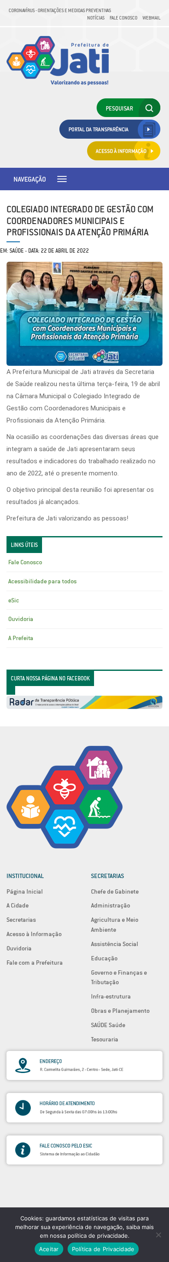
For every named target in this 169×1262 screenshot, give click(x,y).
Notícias (95, 18)
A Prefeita (20, 638)
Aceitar (49, 1249)
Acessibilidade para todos (42, 581)
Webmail (151, 18)
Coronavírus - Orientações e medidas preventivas (60, 10)
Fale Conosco (123, 18)
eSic (13, 600)
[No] (158, 1234)
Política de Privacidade (103, 1249)
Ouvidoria (20, 619)
